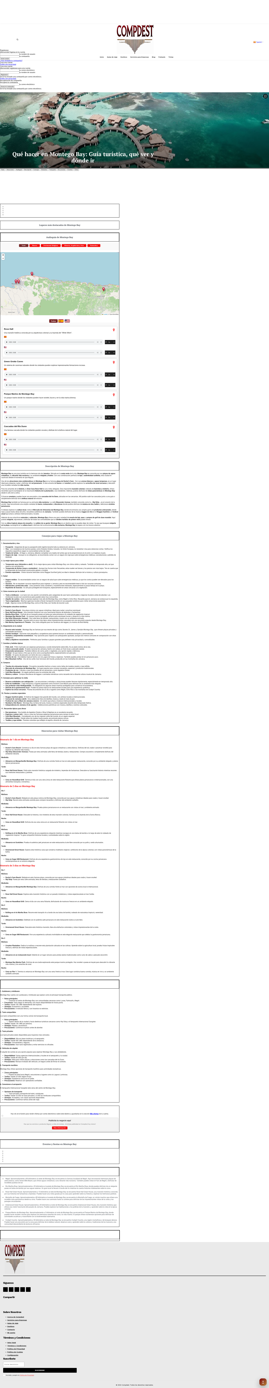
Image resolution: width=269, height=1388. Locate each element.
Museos (34, 245)
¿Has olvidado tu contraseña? (11, 61)
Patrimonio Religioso (51, 245)
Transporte (52, 170)
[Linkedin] (17, 1289)
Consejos (36, 170)
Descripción (27, 170)
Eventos (70, 170)
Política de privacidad (8, 64)
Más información (60, 1128)
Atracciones (10, 170)
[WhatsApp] (21, 1303)
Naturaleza (94, 245)
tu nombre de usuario (27, 72)
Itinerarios (44, 170)
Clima (76, 170)
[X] (22, 1289)
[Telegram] (36, 1303)
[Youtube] (28, 1289)
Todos (3, 170)
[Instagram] (11, 1289)
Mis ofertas (94, 1114)
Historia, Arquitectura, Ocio (74, 245)
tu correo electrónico (27, 70)
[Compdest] (55, 1259)
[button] (17, 39)
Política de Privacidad (27, 1375)
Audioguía (19, 170)
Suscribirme (40, 1370)
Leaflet (105, 314)
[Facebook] (5, 1289)
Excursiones (61, 170)
